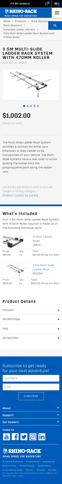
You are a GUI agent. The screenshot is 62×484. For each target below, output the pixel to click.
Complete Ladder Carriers (19, 29)
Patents (29, 470)
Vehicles (41, 470)
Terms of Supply (27, 466)
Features (8, 310)
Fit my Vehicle (20, 3)
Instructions (10, 338)
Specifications (11, 319)
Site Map (52, 470)
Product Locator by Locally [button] (20, 195)
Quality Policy (44, 466)
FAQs (5, 328)
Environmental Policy (12, 470)
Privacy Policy (32, 462)
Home (6, 21)
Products (20, 21)
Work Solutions (40, 21)
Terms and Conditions (13, 462)
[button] (24, 106)
